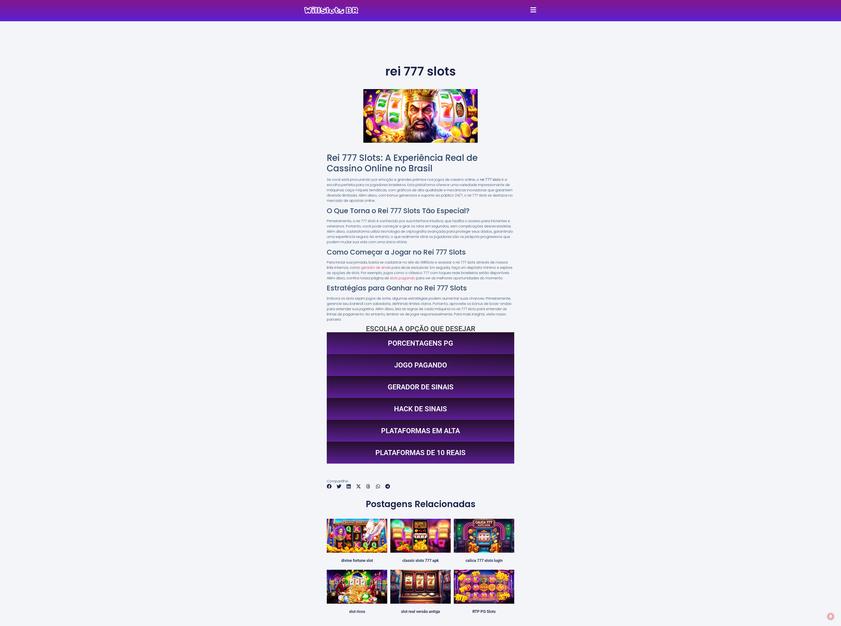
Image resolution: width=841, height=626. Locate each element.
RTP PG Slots (484, 611)
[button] (329, 486)
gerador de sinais (376, 267)
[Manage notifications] (830, 616)
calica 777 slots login (484, 560)
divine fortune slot (357, 560)
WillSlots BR (331, 10)
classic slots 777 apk (420, 560)
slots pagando (402, 278)
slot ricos (357, 611)
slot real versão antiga (420, 611)
